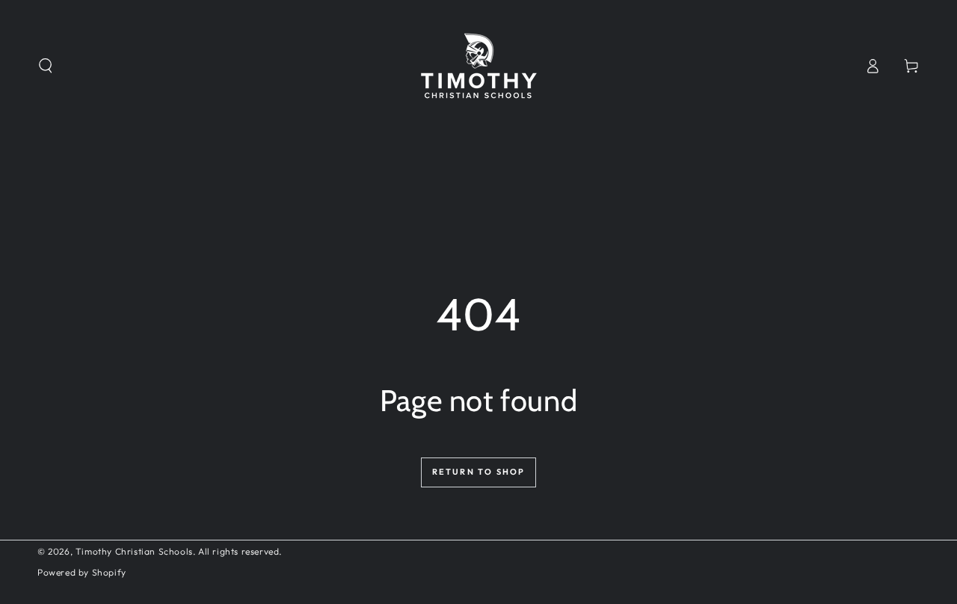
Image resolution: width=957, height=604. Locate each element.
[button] (45, 65)
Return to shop (479, 471)
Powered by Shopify (81, 572)
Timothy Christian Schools (134, 551)
